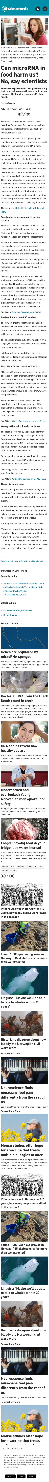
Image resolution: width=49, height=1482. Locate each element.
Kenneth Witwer (11, 615)
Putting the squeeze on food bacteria (29, 479)
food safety (8, 867)
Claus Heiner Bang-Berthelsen (18, 610)
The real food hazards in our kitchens (29, 421)
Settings (31, 1476)
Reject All (10, 1476)
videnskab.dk (8, 871)
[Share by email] (28, 114)
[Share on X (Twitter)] (24, 114)
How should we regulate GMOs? (26, 312)
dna (41, 867)
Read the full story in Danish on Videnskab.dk (22, 561)
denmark (21, 867)
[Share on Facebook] (20, 114)
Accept (21, 1476)
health (32, 867)
